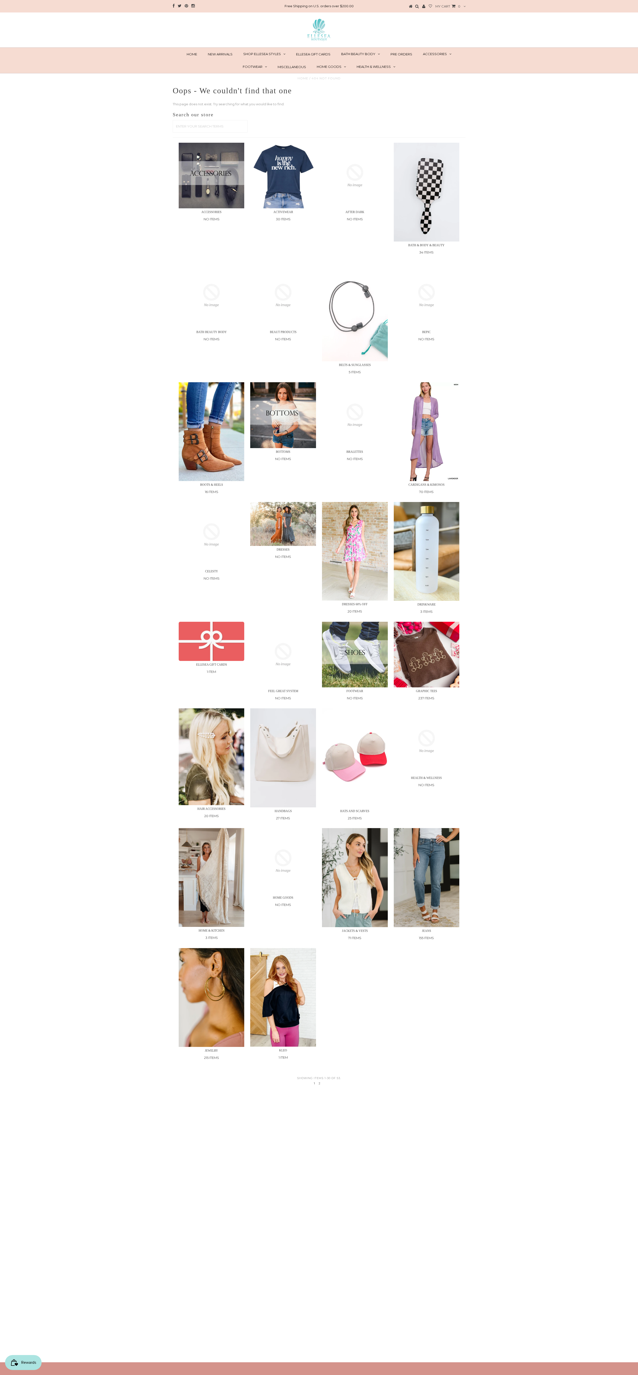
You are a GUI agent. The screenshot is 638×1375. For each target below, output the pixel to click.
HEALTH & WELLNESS (374, 67)
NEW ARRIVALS (220, 54)
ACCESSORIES (435, 54)
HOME (192, 54)
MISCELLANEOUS (292, 67)
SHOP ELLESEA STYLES (262, 54)
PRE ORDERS (401, 54)
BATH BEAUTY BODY (358, 54)
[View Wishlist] (430, 6)
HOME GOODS (329, 67)
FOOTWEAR (252, 67)
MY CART (447, 6)
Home (303, 78)
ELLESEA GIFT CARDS (313, 54)
